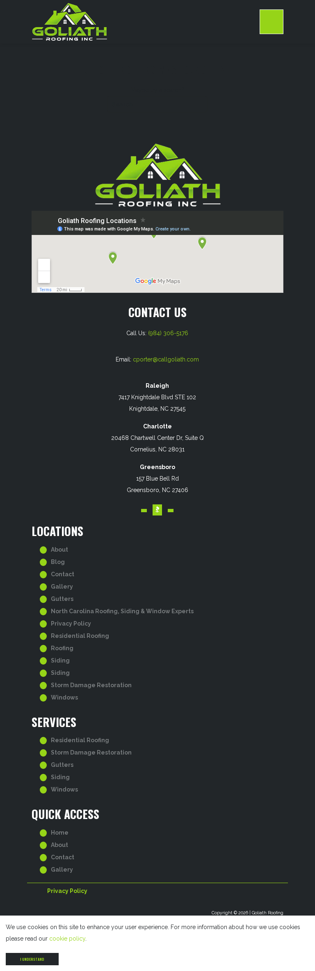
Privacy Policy (71, 623)
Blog (58, 562)
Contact (62, 574)
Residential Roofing (80, 636)
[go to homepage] (146, 22)
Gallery (62, 586)
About (59, 549)
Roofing (62, 648)
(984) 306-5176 (168, 333)
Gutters (62, 599)
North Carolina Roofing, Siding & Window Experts (122, 611)
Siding (60, 660)
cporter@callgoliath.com (166, 359)
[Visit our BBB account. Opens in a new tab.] (157, 510)
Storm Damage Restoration (91, 685)
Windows (64, 697)
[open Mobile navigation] (271, 21)
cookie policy (67, 938)
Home (59, 832)
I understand (32, 959)
